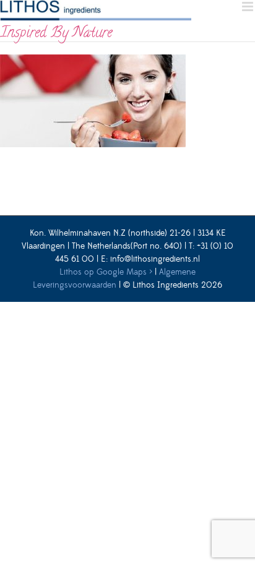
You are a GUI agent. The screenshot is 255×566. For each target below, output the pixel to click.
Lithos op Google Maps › (105, 272)
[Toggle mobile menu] (248, 6)
